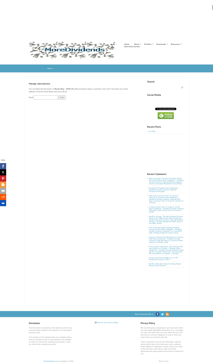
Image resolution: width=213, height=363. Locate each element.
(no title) (152, 131)
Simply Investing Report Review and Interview (165, 264)
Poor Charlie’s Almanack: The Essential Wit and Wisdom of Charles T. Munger (165, 252)
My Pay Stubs (154, 264)
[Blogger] (3, 185)
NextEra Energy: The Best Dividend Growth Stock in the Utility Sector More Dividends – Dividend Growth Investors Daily (166, 218)
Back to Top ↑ (164, 361)
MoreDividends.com (51, 361)
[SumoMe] (3, 203)
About (136, 44)
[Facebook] (3, 166)
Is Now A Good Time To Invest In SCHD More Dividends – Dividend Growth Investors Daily (166, 208)
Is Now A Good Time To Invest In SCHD (165, 211)
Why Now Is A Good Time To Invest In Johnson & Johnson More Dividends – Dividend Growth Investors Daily (164, 197)
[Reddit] (3, 197)
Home (126, 44)
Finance (152, 258)
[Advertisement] (106, 18)
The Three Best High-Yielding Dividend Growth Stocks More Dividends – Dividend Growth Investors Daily (165, 229)
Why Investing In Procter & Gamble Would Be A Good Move (166, 183)
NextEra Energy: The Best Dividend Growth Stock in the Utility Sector (166, 221)
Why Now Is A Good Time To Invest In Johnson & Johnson (166, 201)
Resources (175, 44)
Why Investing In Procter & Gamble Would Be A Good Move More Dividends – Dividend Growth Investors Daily (166, 180)
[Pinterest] (3, 178)
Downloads (161, 44)
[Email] (3, 191)
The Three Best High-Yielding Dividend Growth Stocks (165, 232)
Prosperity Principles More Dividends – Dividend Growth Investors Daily (164, 189)
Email (31, 97)
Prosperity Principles (157, 191)
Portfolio (147, 44)
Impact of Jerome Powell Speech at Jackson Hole (166, 241)
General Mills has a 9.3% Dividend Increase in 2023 (163, 258)
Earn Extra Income (132, 47)
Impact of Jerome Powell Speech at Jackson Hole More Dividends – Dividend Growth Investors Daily (166, 239)
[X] (3, 172)
